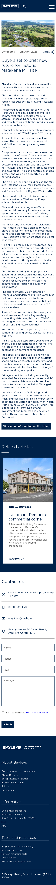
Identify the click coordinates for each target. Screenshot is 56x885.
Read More (15, 558)
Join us (5, 786)
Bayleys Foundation (12, 782)
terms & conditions (37, 712)
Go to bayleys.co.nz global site (18, 771)
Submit (7, 724)
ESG (3, 822)
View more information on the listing (26, 426)
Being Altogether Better (14, 778)
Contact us (7, 790)
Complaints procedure (13, 810)
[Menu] (51, 7)
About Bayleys (9, 775)
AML (3, 825)
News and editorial (11, 850)
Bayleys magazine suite (14, 853)
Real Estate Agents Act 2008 (17, 818)
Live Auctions (9, 857)
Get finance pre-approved (16, 861)
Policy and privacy (11, 814)
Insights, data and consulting (17, 846)
